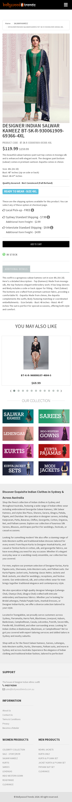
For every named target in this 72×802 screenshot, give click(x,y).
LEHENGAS (7, 771)
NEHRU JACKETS (46, 749)
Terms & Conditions (11, 719)
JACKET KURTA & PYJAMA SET (52, 762)
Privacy (6, 723)
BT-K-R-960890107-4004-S (36, 375)
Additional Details (16, 269)
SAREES (6, 767)
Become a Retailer (11, 728)
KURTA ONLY (44, 754)
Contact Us (8, 715)
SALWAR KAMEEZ (21, 23)
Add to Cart (36, 244)
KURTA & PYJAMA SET (48, 758)
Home (7, 23)
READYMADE (8, 780)
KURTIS (6, 762)
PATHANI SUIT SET (47, 767)
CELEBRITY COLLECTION (14, 749)
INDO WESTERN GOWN (13, 775)
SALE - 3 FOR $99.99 (11, 754)
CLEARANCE (8, 784)
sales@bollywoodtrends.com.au (19, 689)
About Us (7, 710)
